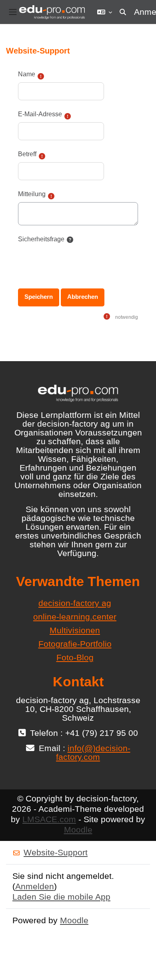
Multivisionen (75, 630)
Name (26, 74)
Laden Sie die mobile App (61, 896)
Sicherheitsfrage (41, 239)
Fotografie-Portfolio (75, 643)
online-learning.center (74, 616)
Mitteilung (32, 194)
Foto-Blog (75, 657)
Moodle (78, 829)
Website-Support (56, 852)
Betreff (27, 154)
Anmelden (34, 886)
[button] (104, 12)
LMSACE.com (49, 819)
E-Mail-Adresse (40, 114)
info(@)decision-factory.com (93, 752)
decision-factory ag (74, 603)
